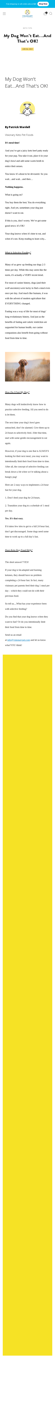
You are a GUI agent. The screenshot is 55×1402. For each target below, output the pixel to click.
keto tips (27, 28)
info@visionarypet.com (18, 640)
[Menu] (4, 13)
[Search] (50, 13)
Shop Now (43, 4)
